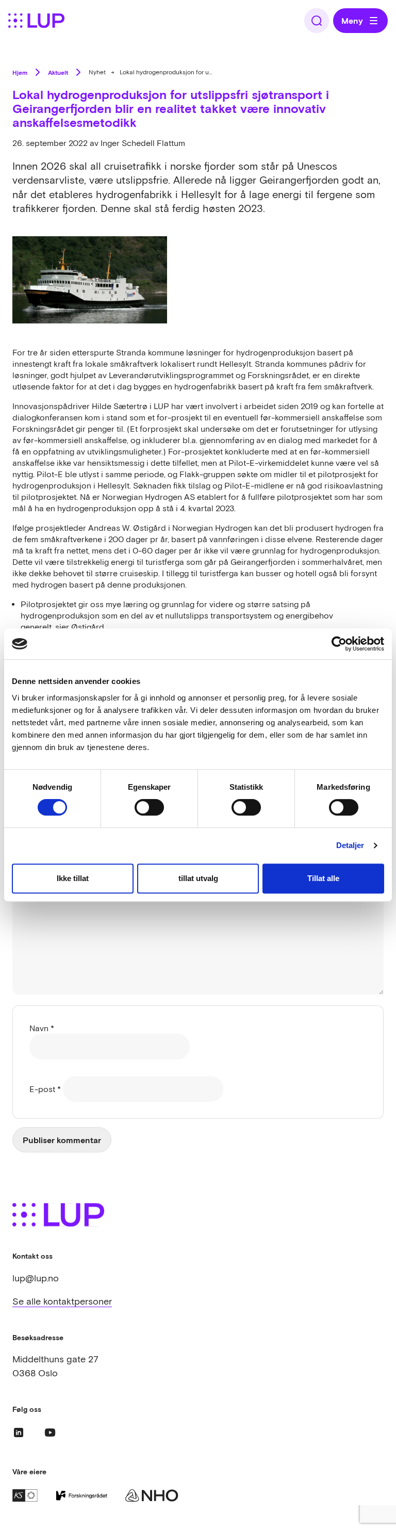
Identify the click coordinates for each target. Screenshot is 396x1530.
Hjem (19, 72)
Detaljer (350, 845)
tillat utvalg (198, 878)
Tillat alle (323, 878)
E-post (45, 1089)
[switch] (149, 807)
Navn (41, 1028)
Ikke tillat (73, 878)
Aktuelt (58, 72)
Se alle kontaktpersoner (62, 1301)
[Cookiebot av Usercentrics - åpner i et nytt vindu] (339, 644)
